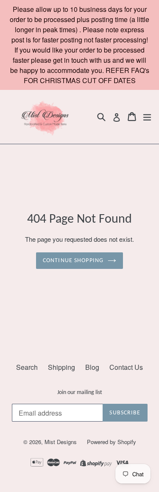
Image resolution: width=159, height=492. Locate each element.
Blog (92, 367)
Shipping (61, 367)
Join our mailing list (79, 392)
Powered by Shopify (111, 442)
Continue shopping (73, 260)
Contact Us (126, 367)
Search (27, 367)
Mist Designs (61, 442)
